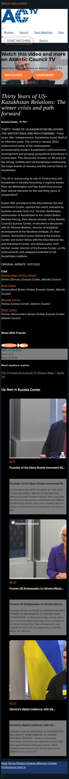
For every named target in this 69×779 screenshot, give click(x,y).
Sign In (43, 41)
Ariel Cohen (8, 286)
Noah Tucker (9, 310)
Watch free (14, 75)
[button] (3, 28)
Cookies (31, 763)
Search (24, 32)
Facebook (9, 345)
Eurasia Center (9, 122)
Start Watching (43, 32)
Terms (12, 763)
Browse (9, 32)
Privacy (21, 763)
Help (4, 763)
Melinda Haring (10, 300)
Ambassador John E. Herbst (18, 275)
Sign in (31, 82)
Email (24, 345)
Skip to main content (14, 3)
